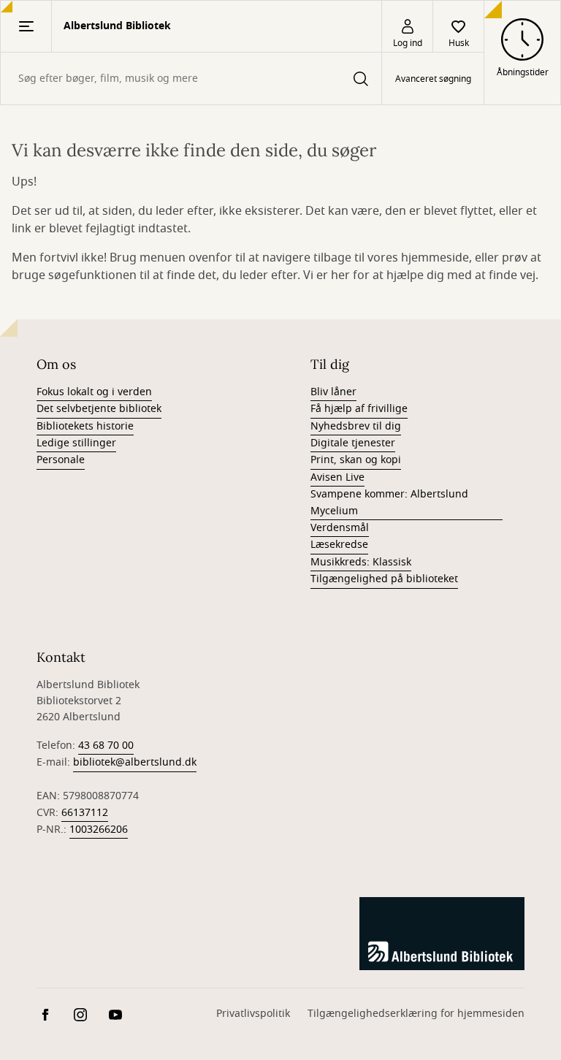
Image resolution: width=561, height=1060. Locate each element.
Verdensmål (339, 527)
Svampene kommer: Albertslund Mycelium (389, 502)
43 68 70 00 (106, 745)
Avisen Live (337, 477)
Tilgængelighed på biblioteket (384, 579)
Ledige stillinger (76, 443)
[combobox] (191, 78)
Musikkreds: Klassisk (360, 562)
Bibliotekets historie (85, 426)
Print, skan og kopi (355, 460)
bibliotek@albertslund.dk (134, 762)
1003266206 (98, 829)
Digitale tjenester (352, 443)
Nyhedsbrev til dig (355, 426)
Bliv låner (333, 392)
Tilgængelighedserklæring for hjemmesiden (416, 1013)
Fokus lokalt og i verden (94, 392)
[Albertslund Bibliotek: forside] (441, 933)
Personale (61, 460)
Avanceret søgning (433, 78)
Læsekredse (339, 544)
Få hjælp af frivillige (359, 408)
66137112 (84, 812)
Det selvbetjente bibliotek (99, 408)
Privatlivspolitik (253, 1013)
